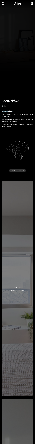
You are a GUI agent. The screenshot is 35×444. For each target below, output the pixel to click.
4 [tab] (32, 74)
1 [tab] (26, 74)
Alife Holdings (17, 3)
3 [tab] (30, 74)
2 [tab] (28, 74)
